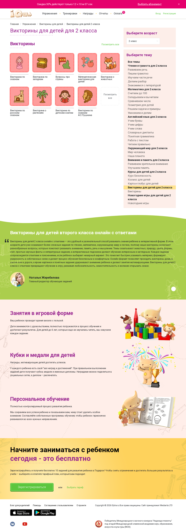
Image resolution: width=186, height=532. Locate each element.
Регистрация (169, 13)
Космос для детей (139, 179)
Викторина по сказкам (17, 78)
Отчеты (103, 13)
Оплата (118, 13)
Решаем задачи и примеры (144, 108)
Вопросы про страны (63, 78)
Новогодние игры (138, 203)
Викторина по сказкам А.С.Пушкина (85, 113)
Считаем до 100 (137, 93)
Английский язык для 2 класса (147, 116)
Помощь (37, 505)
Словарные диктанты (141, 132)
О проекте (81, 505)
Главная (14, 24)
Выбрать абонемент (150, 4)
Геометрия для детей (141, 104)
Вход (158, 13)
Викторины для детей (51, 24)
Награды (88, 13)
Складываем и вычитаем (143, 97)
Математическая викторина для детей (87, 79)
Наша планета (136, 156)
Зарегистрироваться (32, 487)
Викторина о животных (107, 78)
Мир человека (136, 152)
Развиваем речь (137, 69)
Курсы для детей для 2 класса (147, 171)
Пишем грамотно (138, 73)
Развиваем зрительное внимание (148, 163)
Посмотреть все (110, 44)
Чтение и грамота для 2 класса (147, 65)
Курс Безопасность (139, 175)
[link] (14, 24)
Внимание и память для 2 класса (148, 159)
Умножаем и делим (139, 112)
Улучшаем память (138, 167)
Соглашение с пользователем (58, 505)
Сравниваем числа (139, 101)
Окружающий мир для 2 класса (147, 148)
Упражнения (49, 13)
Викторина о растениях (39, 111)
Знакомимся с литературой (144, 85)
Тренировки (70, 13)
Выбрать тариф (75, 487)
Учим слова (135, 128)
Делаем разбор (137, 81)
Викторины (134, 191)
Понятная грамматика (141, 136)
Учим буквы (135, 120)
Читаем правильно (139, 144)
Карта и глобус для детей (143, 183)
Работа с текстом (138, 140)
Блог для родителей (19, 505)
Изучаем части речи (140, 77)
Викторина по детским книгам (64, 111)
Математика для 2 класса (144, 89)
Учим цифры (135, 124)
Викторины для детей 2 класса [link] (83, 24)
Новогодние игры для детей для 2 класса (149, 197)
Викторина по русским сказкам (17, 113)
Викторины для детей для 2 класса (150, 187)
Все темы (134, 61)
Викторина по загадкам (40, 78)
